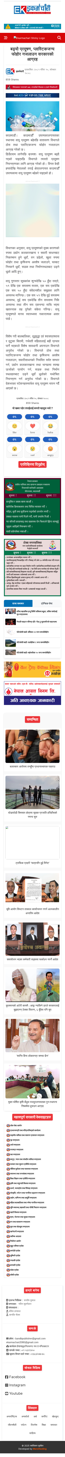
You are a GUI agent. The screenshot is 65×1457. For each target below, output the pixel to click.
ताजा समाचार (18, 603)
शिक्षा (44, 1425)
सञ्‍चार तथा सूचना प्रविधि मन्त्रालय (23, 1164)
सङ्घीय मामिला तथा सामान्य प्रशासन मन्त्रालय (27, 1135)
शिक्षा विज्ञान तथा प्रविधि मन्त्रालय (22, 1178)
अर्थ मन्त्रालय (15, 1144)
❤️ (32, 426)
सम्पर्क (32, 1328)
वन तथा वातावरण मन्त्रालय (20, 1221)
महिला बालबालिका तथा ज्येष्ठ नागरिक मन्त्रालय (27, 1202)
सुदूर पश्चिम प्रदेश (17, 1245)
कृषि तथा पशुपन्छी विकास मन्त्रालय (23, 1183)
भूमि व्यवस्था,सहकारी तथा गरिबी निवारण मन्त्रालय (28, 1207)
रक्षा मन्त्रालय (15, 1154)
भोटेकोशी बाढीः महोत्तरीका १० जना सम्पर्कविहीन (34, 652)
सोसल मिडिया (32, 1368)
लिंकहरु (32, 1408)
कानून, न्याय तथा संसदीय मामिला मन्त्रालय (25, 1159)
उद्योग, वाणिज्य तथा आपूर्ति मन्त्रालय (23, 1197)
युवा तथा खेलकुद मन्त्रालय (20, 1226)
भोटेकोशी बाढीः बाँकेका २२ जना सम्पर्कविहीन (33, 632)
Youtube (16, 1393)
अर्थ (35, 1416)
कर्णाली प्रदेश (15, 1250)
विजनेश (34, 1425)
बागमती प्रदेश (15, 1265)
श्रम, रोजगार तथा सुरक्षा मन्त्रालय (22, 1217)
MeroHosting (40, 1448)
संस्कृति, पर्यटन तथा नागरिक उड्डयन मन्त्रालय (27, 1192)
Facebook (17, 1377)
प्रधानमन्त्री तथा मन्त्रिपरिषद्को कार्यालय (25, 1130)
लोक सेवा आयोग (16, 1125)
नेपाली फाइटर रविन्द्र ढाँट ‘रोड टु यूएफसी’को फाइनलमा (37, 621)
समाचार (53, 1425)
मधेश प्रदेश (14, 1270)
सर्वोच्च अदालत (15, 1236)
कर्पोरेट (44, 1416)
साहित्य (32, 1433)
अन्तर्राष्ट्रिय (11, 1416)
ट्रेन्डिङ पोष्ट (46, 603)
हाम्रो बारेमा (32, 1290)
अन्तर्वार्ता (25, 1416)
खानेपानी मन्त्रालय (17, 1231)
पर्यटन (23, 1425)
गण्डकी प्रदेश (15, 1260)
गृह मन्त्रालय (15, 1140)
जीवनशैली (12, 1425)
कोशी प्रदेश (14, 1274)
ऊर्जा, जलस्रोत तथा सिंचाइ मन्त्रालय (23, 1188)
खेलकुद (55, 1416)
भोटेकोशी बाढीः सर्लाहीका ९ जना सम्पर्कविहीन (33, 642)
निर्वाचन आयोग (15, 1241)
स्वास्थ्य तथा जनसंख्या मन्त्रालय (22, 1173)
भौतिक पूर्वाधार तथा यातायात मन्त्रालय (24, 1168)
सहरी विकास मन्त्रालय (18, 1212)
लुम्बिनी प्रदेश (15, 1255)
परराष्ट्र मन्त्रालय (16, 1149)
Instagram (17, 1385)
